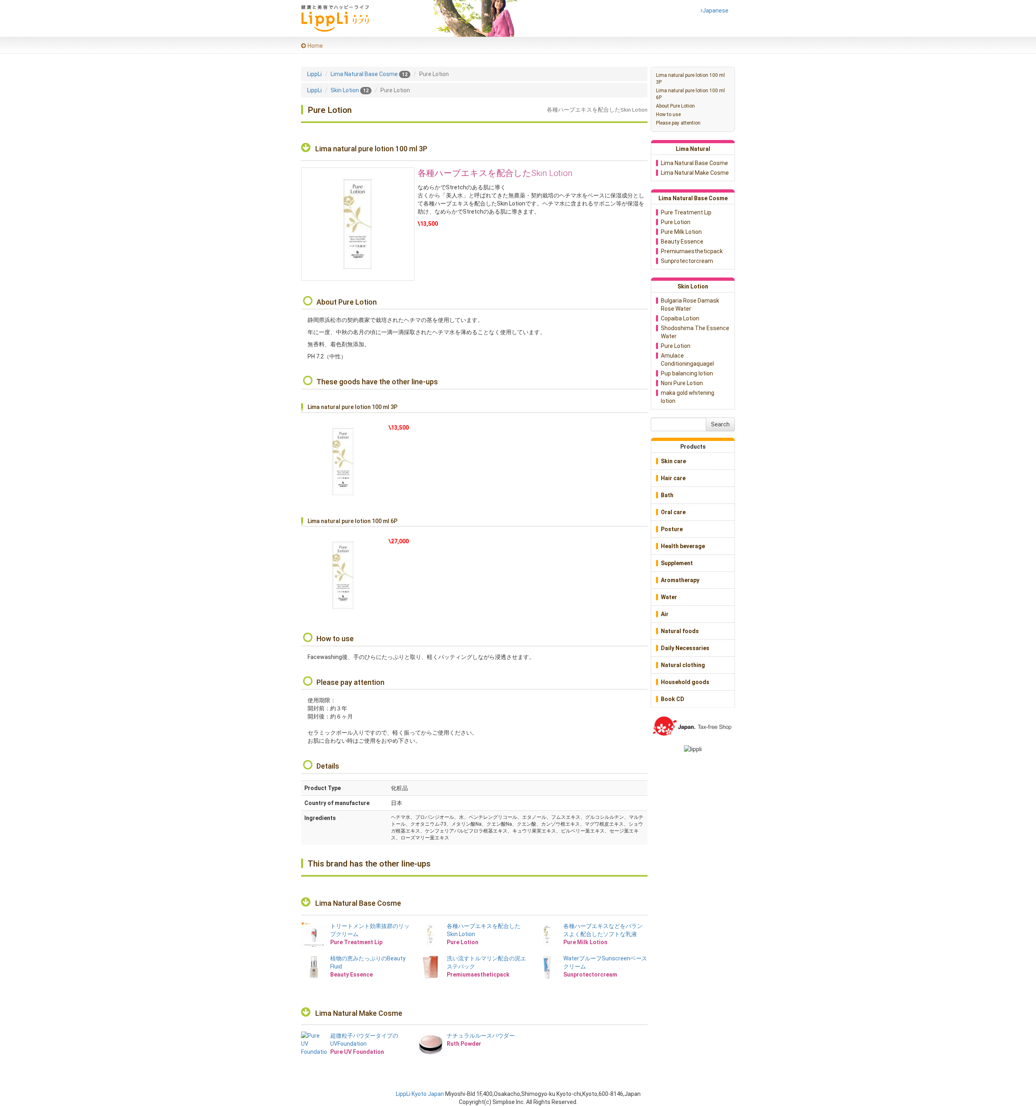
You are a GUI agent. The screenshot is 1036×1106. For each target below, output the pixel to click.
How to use (668, 114)
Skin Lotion (692, 286)
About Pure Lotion (675, 106)
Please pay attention (678, 123)
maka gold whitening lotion (687, 397)
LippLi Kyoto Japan (420, 1094)
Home (315, 45)
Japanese (714, 10)
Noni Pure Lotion (682, 383)
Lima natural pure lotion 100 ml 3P (690, 78)
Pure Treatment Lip (686, 212)
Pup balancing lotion (687, 373)
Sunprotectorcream (687, 261)
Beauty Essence (682, 241)
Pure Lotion (675, 222)
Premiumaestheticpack (692, 251)
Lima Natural (693, 149)
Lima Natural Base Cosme (358, 903)
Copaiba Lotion (680, 318)
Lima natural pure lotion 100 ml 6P (690, 94)
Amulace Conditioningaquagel (687, 359)
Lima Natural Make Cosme (358, 1013)
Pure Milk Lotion (681, 232)
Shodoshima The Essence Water (695, 332)
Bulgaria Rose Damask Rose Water (690, 304)
